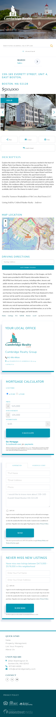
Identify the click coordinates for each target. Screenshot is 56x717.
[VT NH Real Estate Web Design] (28, 711)
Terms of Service (11, 543)
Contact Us (10, 364)
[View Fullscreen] (5, 231)
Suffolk (22, 315)
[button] (51, 45)
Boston (28, 315)
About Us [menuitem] (10, 649)
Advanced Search (30, 51)
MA (16, 315)
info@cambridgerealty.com (22, 669)
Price (8, 402)
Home (4, 315)
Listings (10, 315)
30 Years (12, 394)
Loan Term (10, 388)
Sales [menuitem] (8, 640)
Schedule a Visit (38, 465)
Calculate (28, 433)
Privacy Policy (44, 524)
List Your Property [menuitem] (14, 646)
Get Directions (28, 267)
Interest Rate (11, 419)
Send (20, 533)
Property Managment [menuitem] (16, 643)
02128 (34, 315)
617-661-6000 (15, 666)
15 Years (21, 394)
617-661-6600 (13, 357)
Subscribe (20, 608)
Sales (19, 63)
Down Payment (12, 411)
